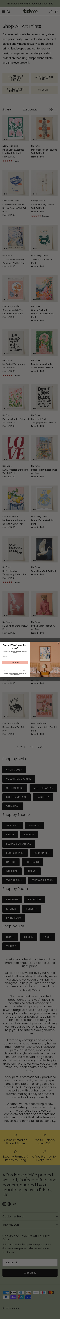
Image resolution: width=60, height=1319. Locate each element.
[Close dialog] (58, 643)
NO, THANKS (15, 667)
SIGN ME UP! (15, 662)
